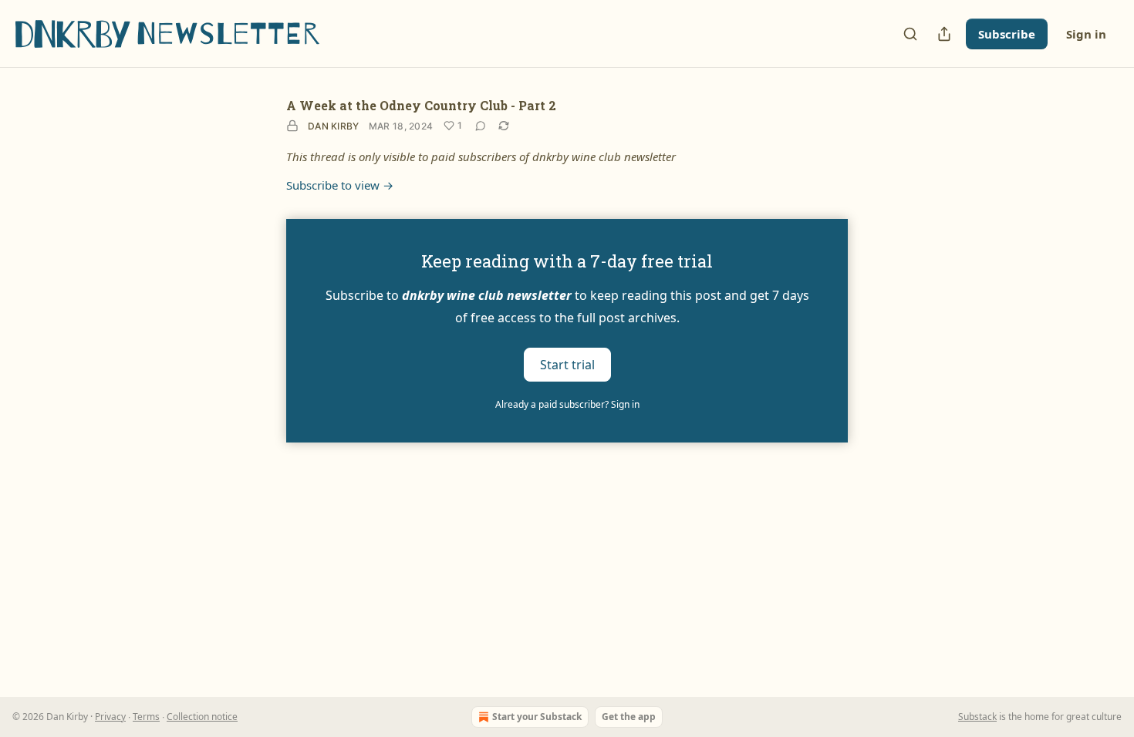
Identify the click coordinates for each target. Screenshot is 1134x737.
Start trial (567, 363)
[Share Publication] (944, 34)
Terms (146, 716)
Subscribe (1006, 34)
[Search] (910, 34)
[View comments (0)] (481, 125)
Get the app (629, 716)
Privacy (110, 716)
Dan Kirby (333, 126)
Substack (977, 716)
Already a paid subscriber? (567, 404)
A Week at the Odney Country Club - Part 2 (421, 105)
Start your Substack (537, 716)
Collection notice (202, 716)
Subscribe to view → (339, 185)
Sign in (1086, 34)
